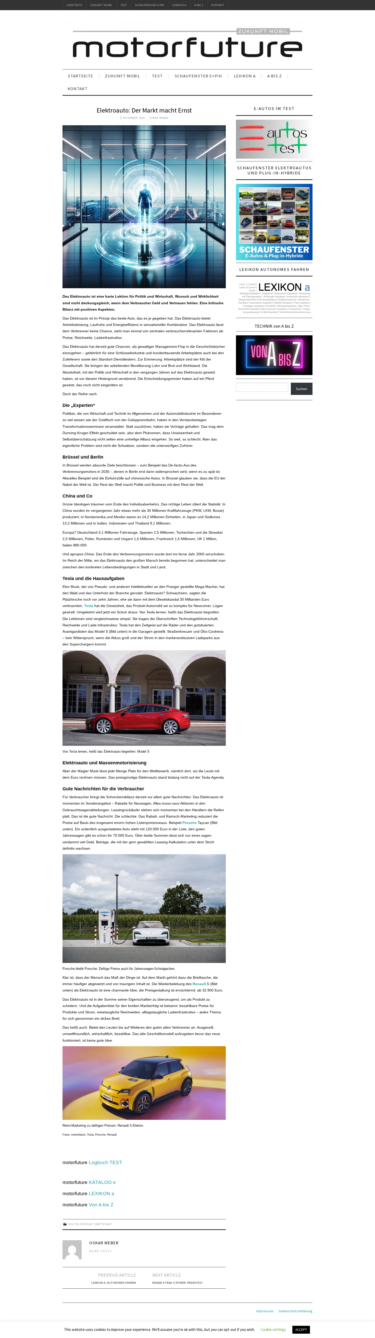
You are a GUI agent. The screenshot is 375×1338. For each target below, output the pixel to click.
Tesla (88, 606)
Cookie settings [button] (273, 1329)
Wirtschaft (103, 1224)
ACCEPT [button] (301, 1330)
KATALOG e (102, 1182)
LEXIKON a (179, 5)
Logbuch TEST (105, 1162)
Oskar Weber (158, 118)
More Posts (100, 1251)
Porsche (189, 823)
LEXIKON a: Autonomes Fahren (113, 1283)
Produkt (86, 1224)
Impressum (264, 1311)
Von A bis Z (101, 1204)
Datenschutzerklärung (295, 1311)
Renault (199, 984)
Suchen (301, 389)
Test (123, 5)
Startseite (74, 5)
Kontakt (217, 5)
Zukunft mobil (101, 5)
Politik (73, 1224)
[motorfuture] (187, 42)
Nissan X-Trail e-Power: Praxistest (177, 1283)
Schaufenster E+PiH (149, 5)
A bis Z (198, 5)
